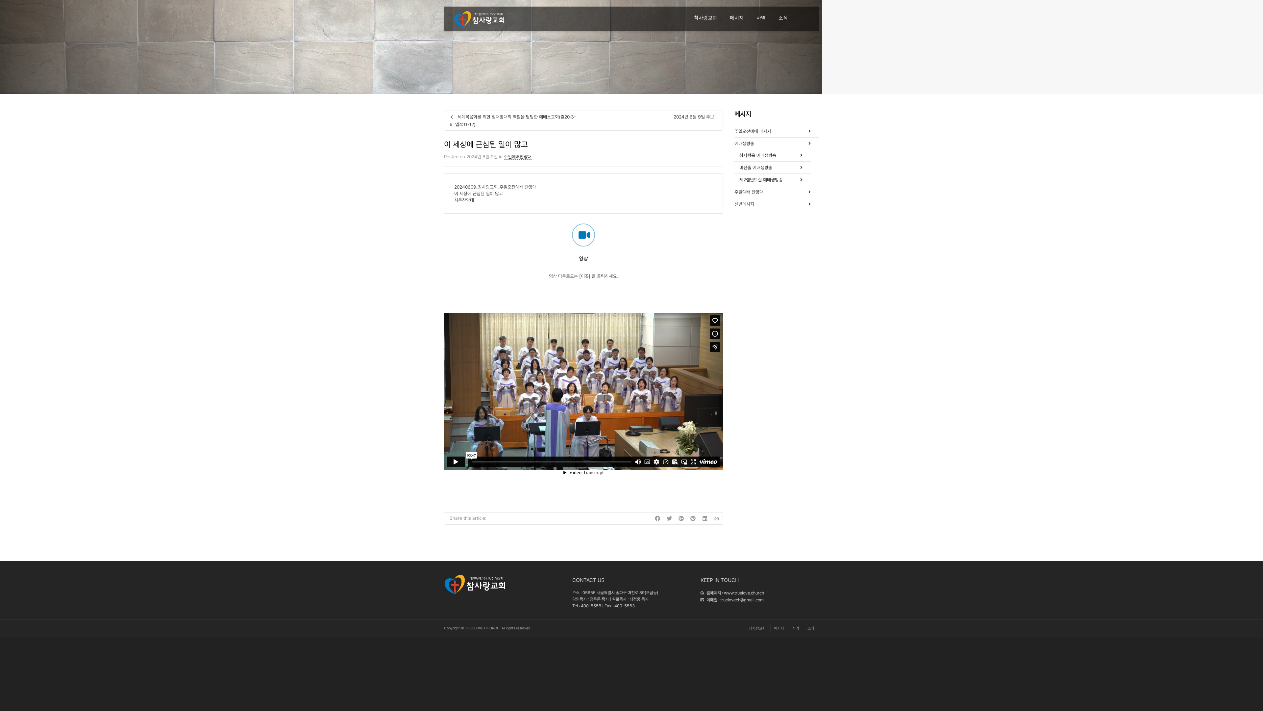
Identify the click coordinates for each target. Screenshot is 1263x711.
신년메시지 (744, 204)
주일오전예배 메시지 (752, 131)
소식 (783, 18)
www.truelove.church (744, 593)
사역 (761, 18)
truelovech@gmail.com (742, 599)
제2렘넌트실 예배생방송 (761, 179)
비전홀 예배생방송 (755, 167)
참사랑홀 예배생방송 (757, 155)
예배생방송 (744, 143)
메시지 (737, 18)
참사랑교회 (705, 18)
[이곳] (585, 276)
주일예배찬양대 (518, 156)
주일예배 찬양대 (748, 192)
